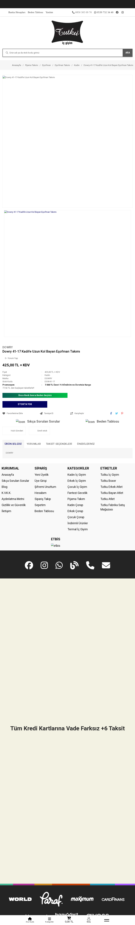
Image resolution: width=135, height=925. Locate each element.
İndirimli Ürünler (78, 523)
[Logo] (67, 32)
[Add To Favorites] (20, 413)
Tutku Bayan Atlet (111, 493)
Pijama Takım (76, 499)
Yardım (49, 12)
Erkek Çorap (75, 511)
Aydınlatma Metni (13, 499)
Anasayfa (8, 474)
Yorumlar (34, 443)
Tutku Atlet (107, 499)
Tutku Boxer (108, 480)
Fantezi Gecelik (77, 493)
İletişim (6, 511)
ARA (127, 52)
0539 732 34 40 (105, 12)
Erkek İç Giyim (77, 480)
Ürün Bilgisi (13, 443)
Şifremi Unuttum (45, 486)
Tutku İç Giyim (109, 474)
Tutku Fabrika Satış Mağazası (112, 507)
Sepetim (40, 505)
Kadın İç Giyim (77, 474)
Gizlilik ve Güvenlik (14, 505)
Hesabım (40, 493)
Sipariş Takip (43, 499)
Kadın (47, 375)
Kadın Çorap (75, 505)
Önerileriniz (86, 443)
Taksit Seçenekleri (59, 443)
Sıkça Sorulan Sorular (43, 421)
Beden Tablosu (35, 12)
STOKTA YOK (25, 404)
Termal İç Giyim (78, 529)
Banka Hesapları (16, 12)
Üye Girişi (41, 480)
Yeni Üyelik (42, 474)
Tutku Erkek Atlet (111, 486)
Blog (4, 486)
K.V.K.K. (6, 493)
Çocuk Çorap (76, 517)
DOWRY (7, 347)
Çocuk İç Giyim (77, 486)
